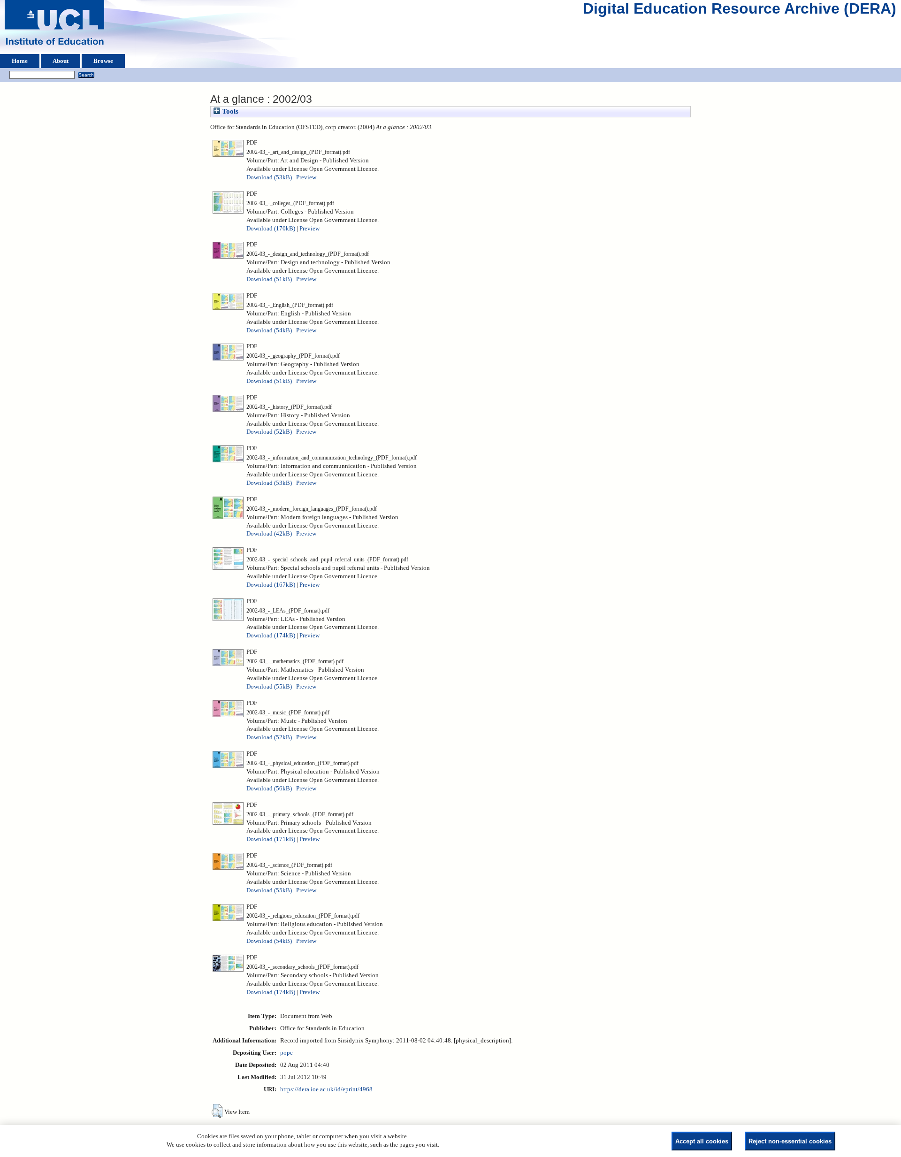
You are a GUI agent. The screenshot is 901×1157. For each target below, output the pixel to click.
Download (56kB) (269, 788)
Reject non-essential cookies (790, 1141)
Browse (103, 61)
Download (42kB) (269, 533)
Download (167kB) (270, 585)
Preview (306, 177)
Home (20, 61)
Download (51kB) (269, 279)
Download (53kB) (269, 177)
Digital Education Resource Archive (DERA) (739, 11)
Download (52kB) (269, 432)
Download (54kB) (269, 330)
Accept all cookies (701, 1141)
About (61, 61)
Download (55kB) (269, 686)
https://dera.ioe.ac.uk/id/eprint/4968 (326, 1089)
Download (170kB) (270, 228)
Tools (229, 111)
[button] (217, 1111)
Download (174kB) (270, 635)
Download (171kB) (270, 839)
